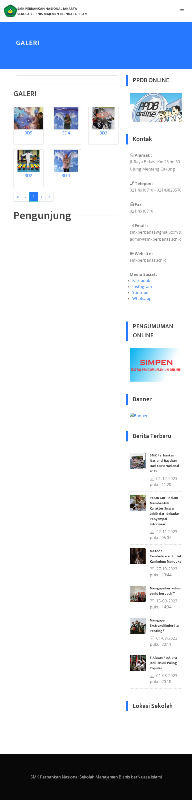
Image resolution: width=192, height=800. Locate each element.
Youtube (140, 292)
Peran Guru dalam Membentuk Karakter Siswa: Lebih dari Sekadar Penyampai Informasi (164, 511)
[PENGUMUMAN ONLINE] (156, 364)
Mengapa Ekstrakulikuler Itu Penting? (164, 625)
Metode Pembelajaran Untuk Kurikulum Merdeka (166, 556)
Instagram (142, 286)
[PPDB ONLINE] (156, 107)
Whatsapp (142, 298)
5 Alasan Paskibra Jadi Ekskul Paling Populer (163, 663)
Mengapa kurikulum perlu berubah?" (165, 590)
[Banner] (139, 415)
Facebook (141, 280)
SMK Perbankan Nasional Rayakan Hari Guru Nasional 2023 (164, 463)
